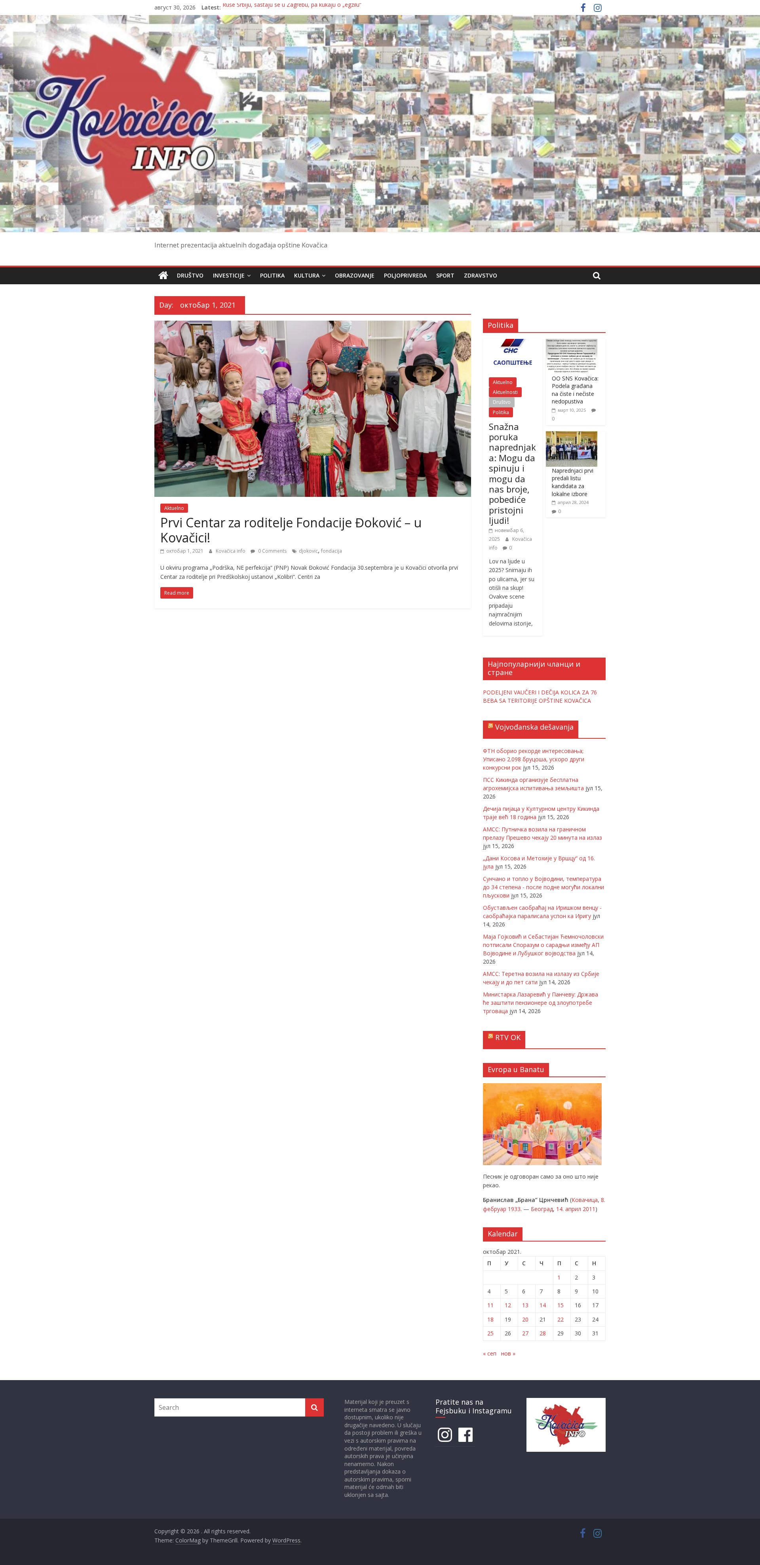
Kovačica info (231, 551)
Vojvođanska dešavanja (534, 727)
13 (525, 1305)
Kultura (306, 275)
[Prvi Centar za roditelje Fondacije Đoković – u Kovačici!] (312, 325)
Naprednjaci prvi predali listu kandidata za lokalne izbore (572, 482)
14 (543, 1305)
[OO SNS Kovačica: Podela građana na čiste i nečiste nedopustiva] (571, 343)
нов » (508, 1353)
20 (525, 1319)
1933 (514, 1209)
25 (490, 1333)
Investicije (229, 275)
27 (525, 1333)
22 (560, 1319)
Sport (445, 275)
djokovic (308, 551)
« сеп (489, 1353)
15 (560, 1305)
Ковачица (585, 1200)
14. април (568, 1209)
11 (490, 1305)
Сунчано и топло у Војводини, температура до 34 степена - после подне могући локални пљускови (543, 887)
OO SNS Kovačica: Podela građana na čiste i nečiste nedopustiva (575, 390)
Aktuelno (174, 508)
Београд (542, 1209)
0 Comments (272, 551)
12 (508, 1305)
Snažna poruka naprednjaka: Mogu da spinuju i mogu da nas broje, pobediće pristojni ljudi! (512, 473)
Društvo (190, 275)
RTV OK (508, 1037)
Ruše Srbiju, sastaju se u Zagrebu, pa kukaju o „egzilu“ (291, 7)
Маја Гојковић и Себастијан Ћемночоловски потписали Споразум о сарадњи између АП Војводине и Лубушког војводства (543, 945)
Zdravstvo (480, 275)
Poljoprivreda (405, 275)
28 (543, 1333)
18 (490, 1319)
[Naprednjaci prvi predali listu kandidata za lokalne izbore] (571, 435)
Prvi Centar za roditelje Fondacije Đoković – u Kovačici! (291, 530)
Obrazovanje (354, 275)
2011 (589, 1209)
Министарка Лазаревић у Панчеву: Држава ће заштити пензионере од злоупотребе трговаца (540, 1003)
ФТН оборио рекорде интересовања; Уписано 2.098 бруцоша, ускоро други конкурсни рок (533, 759)
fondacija (331, 551)
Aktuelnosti (505, 392)
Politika (272, 275)
